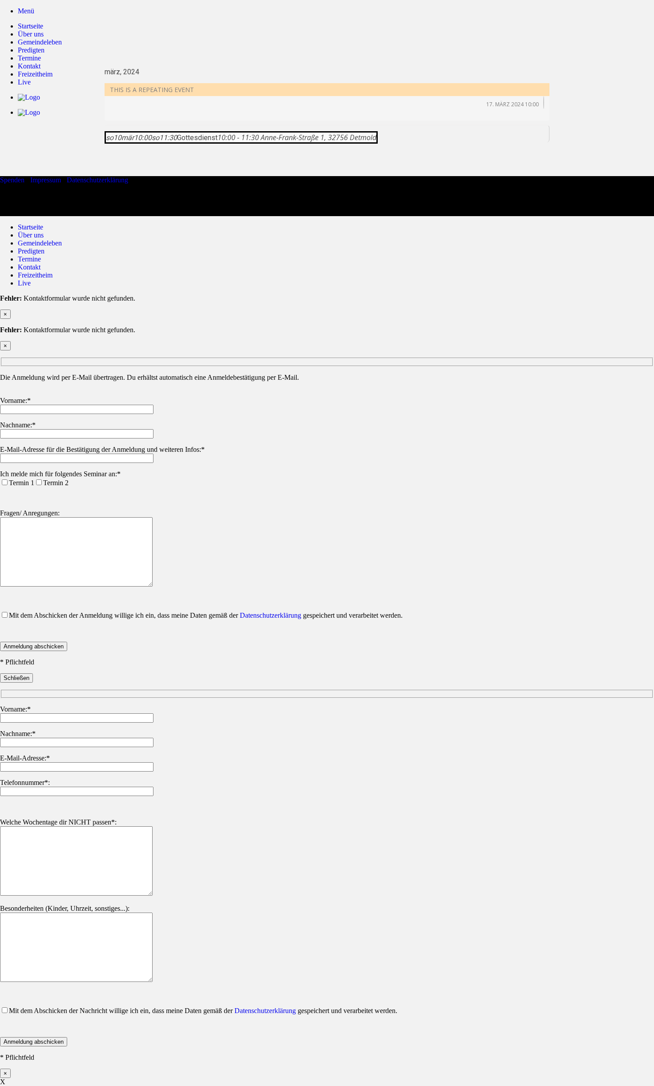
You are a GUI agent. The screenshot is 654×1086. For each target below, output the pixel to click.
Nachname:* (18, 425)
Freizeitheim (35, 275)
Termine (29, 259)
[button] (26, 11)
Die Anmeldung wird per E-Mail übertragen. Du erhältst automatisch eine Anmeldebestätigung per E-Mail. (149, 377)
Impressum (45, 180)
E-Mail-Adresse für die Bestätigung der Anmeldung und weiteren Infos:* (102, 449)
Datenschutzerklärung (97, 180)
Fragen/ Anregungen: (30, 513)
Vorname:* (15, 400)
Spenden (12, 180)
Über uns (31, 34)
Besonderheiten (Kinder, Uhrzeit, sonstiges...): (64, 908)
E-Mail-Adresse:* (25, 758)
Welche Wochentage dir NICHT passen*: (58, 822)
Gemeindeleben (40, 42)
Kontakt (29, 267)
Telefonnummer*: (25, 782)
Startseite (30, 26)
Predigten (31, 50)
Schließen (16, 678)
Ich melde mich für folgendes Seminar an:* (60, 474)
